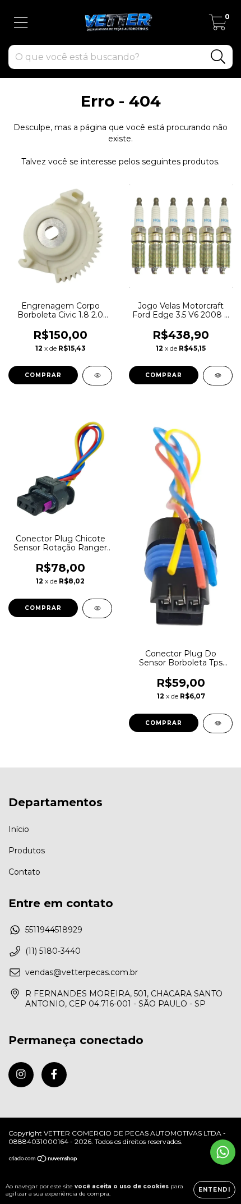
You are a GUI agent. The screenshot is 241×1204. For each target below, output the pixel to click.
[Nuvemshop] (43, 1160)
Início (18, 829)
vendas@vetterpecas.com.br (81, 972)
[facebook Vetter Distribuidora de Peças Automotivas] (54, 1074)
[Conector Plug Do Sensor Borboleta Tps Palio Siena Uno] (218, 723)
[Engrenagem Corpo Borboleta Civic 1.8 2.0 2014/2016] (97, 375)
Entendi (214, 1189)
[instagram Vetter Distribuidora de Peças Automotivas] (21, 1074)
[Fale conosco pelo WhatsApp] (222, 1152)
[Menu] (21, 22)
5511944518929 (53, 930)
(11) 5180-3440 (53, 951)
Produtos (26, 850)
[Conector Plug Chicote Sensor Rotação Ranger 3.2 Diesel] (97, 608)
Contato (24, 872)
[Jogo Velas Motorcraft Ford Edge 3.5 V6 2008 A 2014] (218, 375)
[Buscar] (218, 57)
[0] (217, 25)
